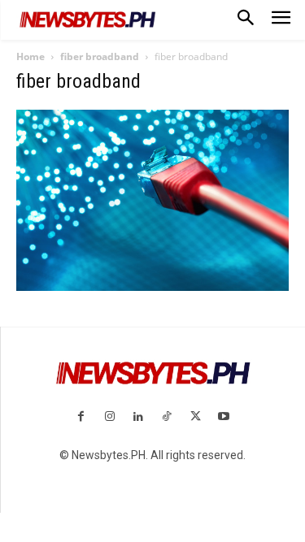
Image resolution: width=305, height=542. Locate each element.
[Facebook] (81, 417)
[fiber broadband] (152, 286)
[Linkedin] (138, 417)
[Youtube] (224, 417)
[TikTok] (167, 417)
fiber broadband (99, 56)
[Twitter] (195, 417)
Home (30, 56)
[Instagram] (109, 417)
